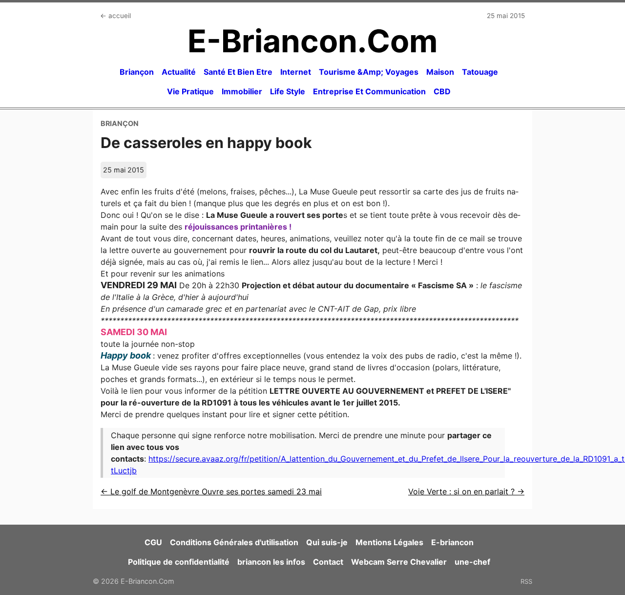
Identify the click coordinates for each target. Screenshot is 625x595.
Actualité (179, 72)
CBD (442, 91)
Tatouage (480, 72)
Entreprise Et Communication (369, 91)
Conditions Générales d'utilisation (234, 542)
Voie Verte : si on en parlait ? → (466, 491)
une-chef (472, 562)
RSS (526, 581)
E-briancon (452, 542)
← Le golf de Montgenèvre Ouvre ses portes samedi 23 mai (211, 491)
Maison (440, 72)
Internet (295, 72)
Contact (328, 562)
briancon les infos (271, 562)
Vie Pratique (190, 91)
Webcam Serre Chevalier (399, 562)
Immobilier (242, 91)
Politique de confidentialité (178, 562)
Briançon (137, 72)
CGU (153, 542)
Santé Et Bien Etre (238, 72)
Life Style (287, 91)
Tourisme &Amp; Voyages (368, 72)
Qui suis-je (327, 542)
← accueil (115, 16)
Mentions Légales (389, 542)
